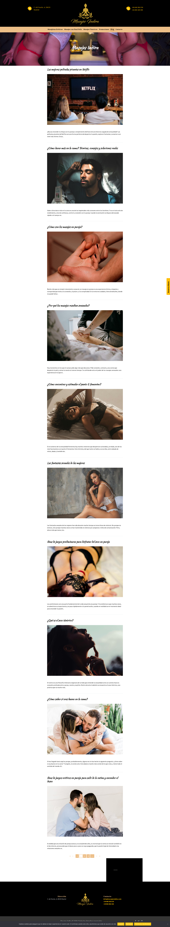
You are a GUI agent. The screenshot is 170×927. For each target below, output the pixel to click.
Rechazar (129, 924)
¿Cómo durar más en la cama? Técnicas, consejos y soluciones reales (82, 148)
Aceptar (120, 924)
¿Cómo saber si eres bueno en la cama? (67, 699)
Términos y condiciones (142, 924)
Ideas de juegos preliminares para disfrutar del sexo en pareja (78, 542)
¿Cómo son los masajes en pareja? (64, 227)
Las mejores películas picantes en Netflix (68, 69)
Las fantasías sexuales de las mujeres (66, 463)
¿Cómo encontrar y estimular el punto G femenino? (74, 384)
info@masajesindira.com (112, 899)
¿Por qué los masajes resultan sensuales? (68, 305)
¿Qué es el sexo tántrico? (60, 620)
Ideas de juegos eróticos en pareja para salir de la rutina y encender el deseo (82, 779)
